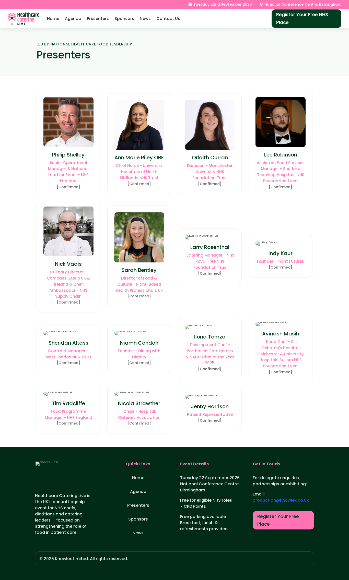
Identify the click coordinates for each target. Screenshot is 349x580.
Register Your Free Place (278, 520)
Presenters (98, 18)
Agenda (73, 18)
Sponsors (124, 18)
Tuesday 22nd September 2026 (222, 4)
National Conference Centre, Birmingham (302, 4)
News (145, 18)
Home (53, 18)
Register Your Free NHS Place (302, 18)
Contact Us (168, 18)
